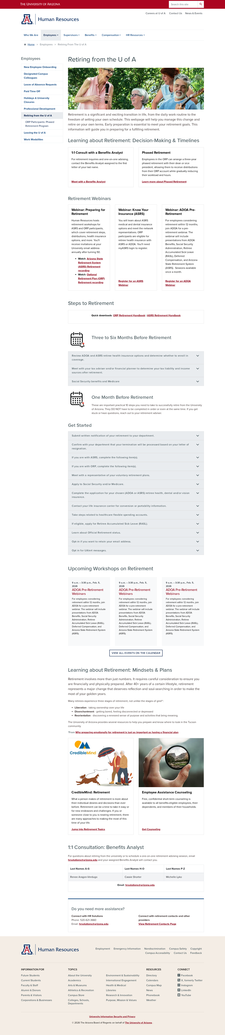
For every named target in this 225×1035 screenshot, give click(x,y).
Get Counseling (151, 829)
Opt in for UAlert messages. (89, 550)
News (149, 990)
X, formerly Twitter (191, 980)
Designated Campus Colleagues (36, 75)
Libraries (111, 990)
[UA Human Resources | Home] (50, 19)
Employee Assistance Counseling (167, 792)
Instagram (187, 985)
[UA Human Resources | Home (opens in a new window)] (50, 949)
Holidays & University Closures (36, 100)
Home (31, 44)
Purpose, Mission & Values (121, 1000)
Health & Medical (116, 985)
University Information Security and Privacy (112, 1016)
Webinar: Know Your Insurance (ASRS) (133, 212)
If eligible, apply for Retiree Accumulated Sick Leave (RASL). (110, 523)
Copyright (196, 948)
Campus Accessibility (157, 953)
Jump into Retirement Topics (88, 829)
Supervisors (71, 35)
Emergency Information (127, 948)
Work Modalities (33, 139)
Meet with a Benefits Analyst (88, 181)
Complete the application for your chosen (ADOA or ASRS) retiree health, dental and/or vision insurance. (131, 495)
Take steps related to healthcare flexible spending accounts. (110, 515)
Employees (49, 35)
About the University (80, 975)
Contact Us (175, 13)
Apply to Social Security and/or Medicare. (98, 484)
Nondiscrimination (154, 948)
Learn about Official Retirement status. (96, 532)
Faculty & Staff (29, 985)
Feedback (196, 953)
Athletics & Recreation (81, 990)
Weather (151, 1000)
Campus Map (154, 985)
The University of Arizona (138, 1022)
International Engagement (121, 980)
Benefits (90, 35)
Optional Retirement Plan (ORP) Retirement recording (91, 278)
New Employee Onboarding (40, 67)
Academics (74, 980)
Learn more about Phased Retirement (164, 181)
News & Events (193, 13)
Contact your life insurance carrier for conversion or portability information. (119, 506)
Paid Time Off (32, 91)
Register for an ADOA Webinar (178, 283)
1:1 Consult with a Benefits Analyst (97, 153)
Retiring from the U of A (38, 115)
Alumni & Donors (31, 990)
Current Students (31, 980)
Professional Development (39, 108)
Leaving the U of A (35, 132)
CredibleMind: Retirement (90, 792)
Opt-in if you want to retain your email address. (101, 541)
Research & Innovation (119, 995)
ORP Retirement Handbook (129, 315)
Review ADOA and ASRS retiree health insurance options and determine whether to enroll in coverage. (130, 357)
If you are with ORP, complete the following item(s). (104, 466)
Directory (151, 975)
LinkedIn (186, 990)
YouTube (186, 995)
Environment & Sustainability (122, 975)
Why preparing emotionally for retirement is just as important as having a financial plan (126, 732)
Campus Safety (178, 948)
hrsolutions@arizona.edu (82, 860)
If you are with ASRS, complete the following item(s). (105, 457)
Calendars (152, 980)
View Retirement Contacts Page (157, 924)
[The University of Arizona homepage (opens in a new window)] (43, 4)
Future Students (30, 975)
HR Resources (134, 35)
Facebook (187, 975)
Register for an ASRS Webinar (130, 283)
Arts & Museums (77, 985)
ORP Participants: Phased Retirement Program (39, 124)
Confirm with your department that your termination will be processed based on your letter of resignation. (130, 446)
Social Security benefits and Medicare (96, 381)
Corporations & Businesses (36, 1000)
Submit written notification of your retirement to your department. (113, 435)
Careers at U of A (156, 13)
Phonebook (153, 995)
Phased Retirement (156, 153)
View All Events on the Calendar (136, 653)
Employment (103, 948)
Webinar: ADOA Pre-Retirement (180, 212)
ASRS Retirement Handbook (164, 315)
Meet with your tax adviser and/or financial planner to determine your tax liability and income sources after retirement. (131, 370)
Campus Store (76, 995)
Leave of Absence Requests (40, 84)
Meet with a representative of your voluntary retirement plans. (111, 475)
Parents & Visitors (31, 995)
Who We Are (31, 35)
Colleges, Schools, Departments (78, 1002)
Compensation (110, 35)
